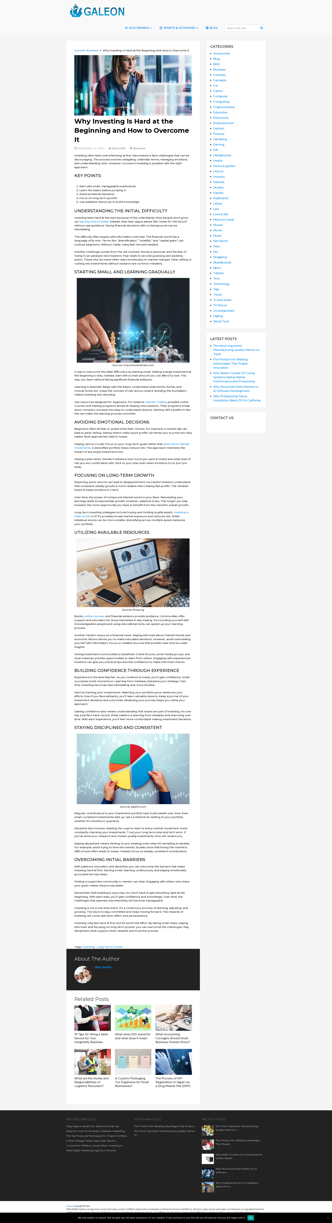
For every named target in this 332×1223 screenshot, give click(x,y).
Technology (221, 284)
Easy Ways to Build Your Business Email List (92, 1126)
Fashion (218, 128)
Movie (217, 230)
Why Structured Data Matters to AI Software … (236, 1170)
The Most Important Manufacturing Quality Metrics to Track (236, 350)
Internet (218, 182)
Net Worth (220, 241)
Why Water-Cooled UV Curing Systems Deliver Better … (239, 1156)
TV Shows (220, 305)
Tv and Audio (222, 300)
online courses (94, 616)
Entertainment (223, 123)
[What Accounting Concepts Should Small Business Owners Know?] (173, 1018)
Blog (213, 28)
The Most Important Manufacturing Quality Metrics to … (164, 1132)
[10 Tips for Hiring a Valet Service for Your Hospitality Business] (92, 1018)
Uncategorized (223, 310)
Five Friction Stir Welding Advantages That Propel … (165, 1126)
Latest (217, 203)
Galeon (69, 1206)
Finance (218, 134)
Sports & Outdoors (179, 28)
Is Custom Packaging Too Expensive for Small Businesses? (132, 1082)
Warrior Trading (156, 402)
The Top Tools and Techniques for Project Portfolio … (97, 1135)
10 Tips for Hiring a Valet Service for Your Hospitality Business (91, 1038)
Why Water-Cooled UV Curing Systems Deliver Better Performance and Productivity (234, 377)
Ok (250, 1217)
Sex (215, 251)
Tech (216, 278)
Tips (216, 289)
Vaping (218, 316)
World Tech (221, 321)
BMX (216, 64)
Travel (217, 294)
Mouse (218, 225)
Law (216, 209)
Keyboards (221, 198)
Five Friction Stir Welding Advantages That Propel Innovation (230, 363)
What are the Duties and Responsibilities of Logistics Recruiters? (91, 1082)
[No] (327, 1218)
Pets (216, 246)
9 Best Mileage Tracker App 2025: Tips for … (92, 1140)
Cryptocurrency (224, 107)
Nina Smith (118, 148)
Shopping (220, 257)
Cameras (219, 75)
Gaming (218, 144)
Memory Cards (223, 219)
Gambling (220, 139)
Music (217, 235)
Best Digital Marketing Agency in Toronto (91, 1150)
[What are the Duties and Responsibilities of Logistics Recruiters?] (92, 1062)
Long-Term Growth (110, 946)
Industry (219, 176)
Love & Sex (221, 214)
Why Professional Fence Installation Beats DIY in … (237, 1184)
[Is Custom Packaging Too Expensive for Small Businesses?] (133, 1062)
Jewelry (218, 187)
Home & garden (224, 166)
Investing (88, 946)
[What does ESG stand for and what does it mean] (133, 1018)
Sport (217, 267)
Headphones (222, 155)
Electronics (221, 117)
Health (218, 160)
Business (139, 148)
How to (218, 171)
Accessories (221, 53)
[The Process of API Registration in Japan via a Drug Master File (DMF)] (173, 1062)
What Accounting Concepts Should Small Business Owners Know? (172, 1038)
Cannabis (219, 80)
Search (262, 28)
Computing (221, 101)
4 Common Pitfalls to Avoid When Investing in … (95, 1145)
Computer (220, 96)
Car (215, 85)
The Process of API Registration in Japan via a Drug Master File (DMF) (172, 1082)
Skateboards (222, 262)
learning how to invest (93, 221)
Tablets (218, 273)
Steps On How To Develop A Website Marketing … (96, 1131)
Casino (218, 91)
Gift (215, 150)
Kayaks (218, 192)
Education (220, 112)
